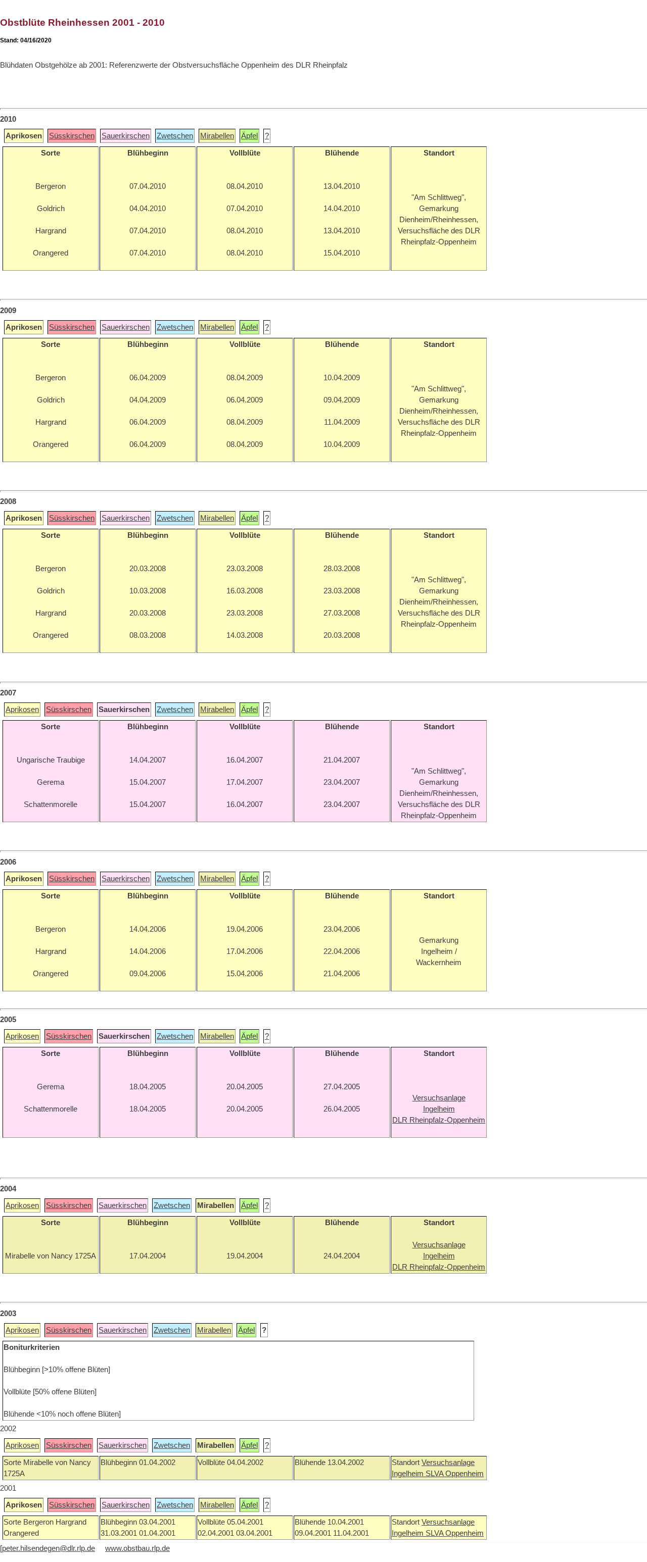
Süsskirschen (72, 136)
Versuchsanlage (448, 1462)
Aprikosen (22, 710)
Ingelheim (409, 1474)
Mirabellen (217, 136)
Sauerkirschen (126, 136)
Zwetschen (175, 136)
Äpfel (249, 136)
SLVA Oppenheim (455, 1474)
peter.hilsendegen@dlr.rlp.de (48, 1548)
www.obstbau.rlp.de (137, 1548)
